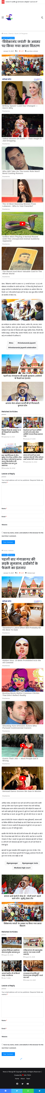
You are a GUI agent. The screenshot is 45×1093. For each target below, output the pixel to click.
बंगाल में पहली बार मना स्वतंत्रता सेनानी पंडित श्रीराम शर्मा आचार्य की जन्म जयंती (33, 457)
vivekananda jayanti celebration (22, 347)
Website (4, 525)
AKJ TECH (27, 1075)
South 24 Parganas (21, 33)
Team (28, 1078)
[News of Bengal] (8, 17)
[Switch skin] (42, 18)
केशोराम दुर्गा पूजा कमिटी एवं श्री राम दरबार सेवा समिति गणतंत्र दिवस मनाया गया (33, 433)
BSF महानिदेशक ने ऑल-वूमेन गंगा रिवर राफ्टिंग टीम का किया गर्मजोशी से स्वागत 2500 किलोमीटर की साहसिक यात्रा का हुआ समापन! (12, 460)
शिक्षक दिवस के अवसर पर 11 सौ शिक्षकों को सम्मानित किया (21, 2)
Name (4, 508)
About (23, 1078)
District (11, 33)
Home (5, 33)
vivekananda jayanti (27, 343)
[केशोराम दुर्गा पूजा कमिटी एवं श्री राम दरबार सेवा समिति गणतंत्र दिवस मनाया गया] (33, 422)
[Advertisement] (26, 15)
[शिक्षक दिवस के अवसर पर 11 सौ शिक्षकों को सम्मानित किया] (12, 422)
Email (4, 516)
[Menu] (3, 18)
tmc (11, 343)
